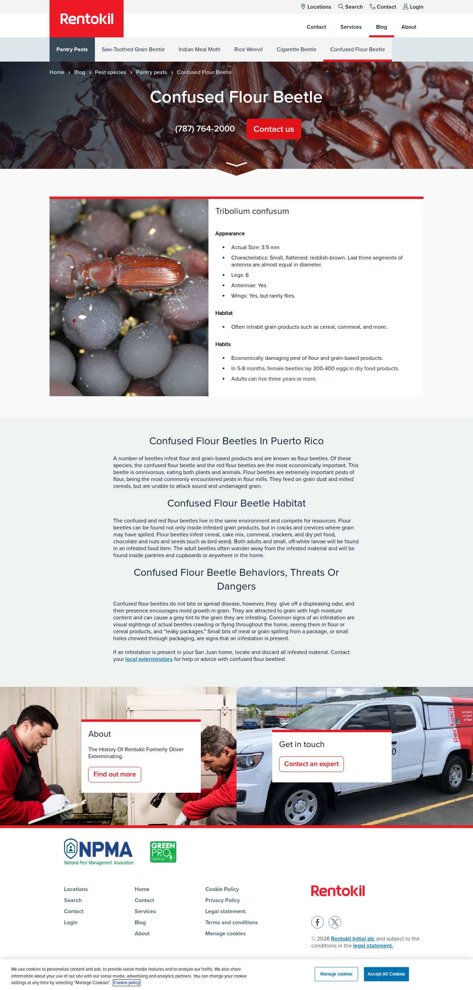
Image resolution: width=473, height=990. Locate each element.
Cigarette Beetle (296, 49)
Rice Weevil (248, 49)
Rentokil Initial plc (353, 938)
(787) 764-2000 (205, 129)
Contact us (273, 129)
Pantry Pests (72, 49)
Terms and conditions (231, 922)
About (142, 933)
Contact (386, 6)
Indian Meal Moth (200, 49)
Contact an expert (311, 764)
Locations (319, 6)
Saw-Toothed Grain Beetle (133, 49)
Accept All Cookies (386, 974)
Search (354, 6)
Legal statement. (226, 911)
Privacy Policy (222, 900)
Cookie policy (127, 983)
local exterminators (149, 659)
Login (416, 6)
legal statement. (373, 945)
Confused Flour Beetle (357, 49)
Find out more (114, 774)
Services (145, 911)
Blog (79, 72)
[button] (236, 165)
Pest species (110, 72)
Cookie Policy (222, 889)
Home (57, 72)
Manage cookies (225, 933)
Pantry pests (151, 72)
